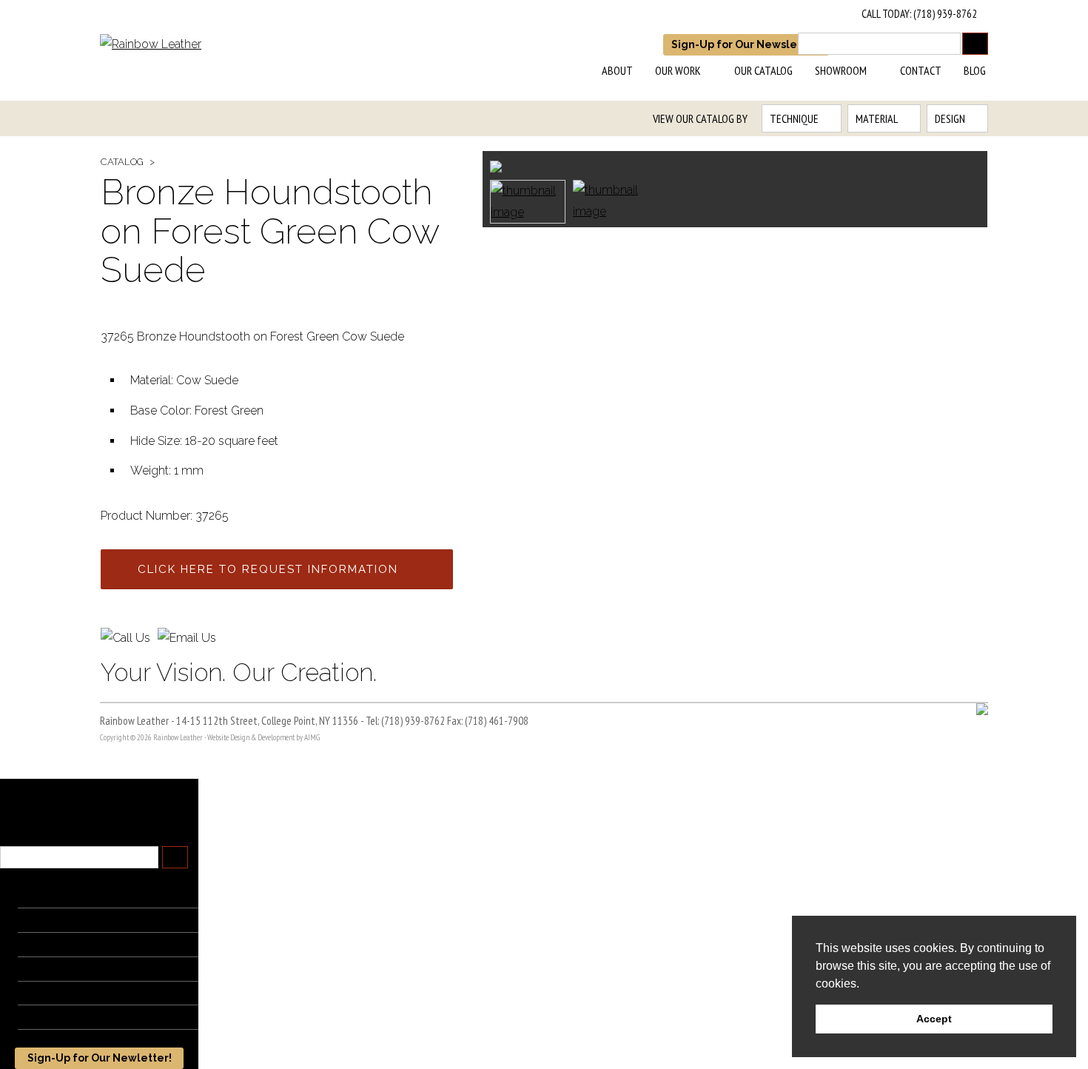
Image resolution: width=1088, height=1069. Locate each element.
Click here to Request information (268, 569)
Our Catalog (763, 70)
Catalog (122, 161)
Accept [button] (934, 1019)
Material (877, 118)
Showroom (841, 70)
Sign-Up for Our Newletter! (99, 1058)
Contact (920, 70)
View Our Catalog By (700, 118)
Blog (975, 70)
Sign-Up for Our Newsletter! (746, 44)
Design (950, 118)
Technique (794, 118)
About (617, 70)
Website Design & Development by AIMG (263, 737)
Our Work (678, 70)
